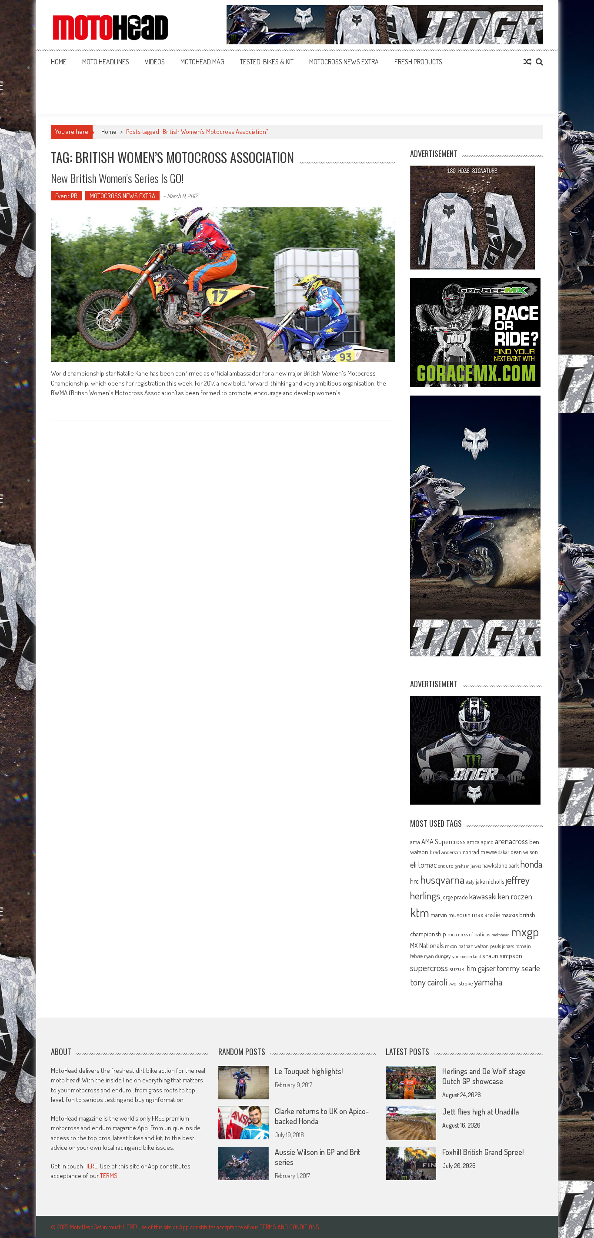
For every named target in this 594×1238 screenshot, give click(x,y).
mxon (451, 945)
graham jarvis (468, 866)
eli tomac (423, 864)
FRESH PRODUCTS (418, 61)
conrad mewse (480, 851)
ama (415, 841)
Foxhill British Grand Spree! (483, 1152)
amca (473, 841)
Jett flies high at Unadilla (480, 1111)
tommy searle (518, 968)
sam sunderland (466, 956)
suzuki (457, 968)
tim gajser (481, 968)
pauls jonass (502, 945)
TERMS (108, 1175)
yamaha (488, 981)
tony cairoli (428, 982)
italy (470, 882)
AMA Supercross (443, 841)
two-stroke (460, 983)
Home (59, 61)
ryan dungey (437, 955)
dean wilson (524, 851)
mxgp (525, 931)
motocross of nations (468, 934)
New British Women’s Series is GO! (117, 178)
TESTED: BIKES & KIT (267, 61)
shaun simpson (502, 956)
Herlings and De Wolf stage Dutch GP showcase (484, 1076)
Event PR (66, 196)
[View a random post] (527, 62)
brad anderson (445, 852)
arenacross (511, 841)
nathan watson (473, 946)
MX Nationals (427, 945)
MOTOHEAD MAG (202, 61)
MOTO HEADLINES (105, 61)
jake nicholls (490, 881)
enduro (446, 865)
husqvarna (442, 879)
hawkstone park (500, 865)
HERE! (91, 1166)
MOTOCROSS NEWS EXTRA (344, 61)
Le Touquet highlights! (309, 1071)
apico (487, 841)
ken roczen (515, 896)
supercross (429, 967)
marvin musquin (450, 915)
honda (531, 864)
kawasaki (483, 896)
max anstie (486, 914)
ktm (419, 912)
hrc (414, 881)
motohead (500, 935)
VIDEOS (155, 61)
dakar (503, 852)
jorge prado (454, 897)
